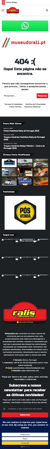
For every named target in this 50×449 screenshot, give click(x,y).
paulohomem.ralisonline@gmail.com (29, 368)
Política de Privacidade (35, 104)
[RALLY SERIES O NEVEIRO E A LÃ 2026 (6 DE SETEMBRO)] (9, 163)
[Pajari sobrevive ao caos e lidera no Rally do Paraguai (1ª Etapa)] (40, 181)
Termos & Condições (13, 104)
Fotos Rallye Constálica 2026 (19, 2)
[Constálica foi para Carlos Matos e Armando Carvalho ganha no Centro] (9, 172)
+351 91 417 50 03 (20, 363)
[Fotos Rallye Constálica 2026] (40, 163)
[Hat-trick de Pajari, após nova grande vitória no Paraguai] (25, 163)
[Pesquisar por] (47, 11)
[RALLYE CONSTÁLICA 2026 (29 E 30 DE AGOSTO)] (25, 181)
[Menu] (3, 11)
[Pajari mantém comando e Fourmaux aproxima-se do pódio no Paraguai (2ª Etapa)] (40, 172)
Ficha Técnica (15, 107)
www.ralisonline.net (30, 371)
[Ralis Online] (13, 10)
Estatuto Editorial (32, 107)
